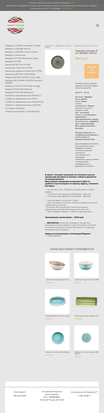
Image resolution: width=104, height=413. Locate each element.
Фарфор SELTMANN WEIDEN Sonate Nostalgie (24, 82)
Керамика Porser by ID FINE (18, 68)
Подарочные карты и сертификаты (22, 111)
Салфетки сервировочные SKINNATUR (24, 102)
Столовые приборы (14, 108)
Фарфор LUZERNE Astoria (17, 49)
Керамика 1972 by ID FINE (17, 65)
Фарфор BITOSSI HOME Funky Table (22, 77)
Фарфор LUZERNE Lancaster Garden (23, 46)
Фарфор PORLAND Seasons (18, 89)
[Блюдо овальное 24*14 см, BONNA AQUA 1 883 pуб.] (57, 301)
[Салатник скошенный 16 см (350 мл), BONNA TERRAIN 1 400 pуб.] (57, 265)
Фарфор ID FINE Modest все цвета (22, 58)
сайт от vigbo (94, 407)
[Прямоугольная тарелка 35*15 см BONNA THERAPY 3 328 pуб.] (86, 301)
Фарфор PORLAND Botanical (19, 92)
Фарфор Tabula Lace (15, 55)
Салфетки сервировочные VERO (21, 99)
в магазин (49, 46)
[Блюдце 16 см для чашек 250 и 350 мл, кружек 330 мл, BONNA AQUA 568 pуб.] (86, 337)
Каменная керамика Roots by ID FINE (23, 71)
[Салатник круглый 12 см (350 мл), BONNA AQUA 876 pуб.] (86, 265)
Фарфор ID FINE (13, 62)
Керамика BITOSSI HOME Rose (20, 74)
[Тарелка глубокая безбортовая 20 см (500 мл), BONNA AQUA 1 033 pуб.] (57, 337)
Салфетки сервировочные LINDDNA (23, 105)
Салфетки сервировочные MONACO (23, 96)
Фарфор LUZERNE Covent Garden (21, 52)
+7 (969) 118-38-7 (53, 236)
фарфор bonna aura (63, 46)
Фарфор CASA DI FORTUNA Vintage (22, 86)
